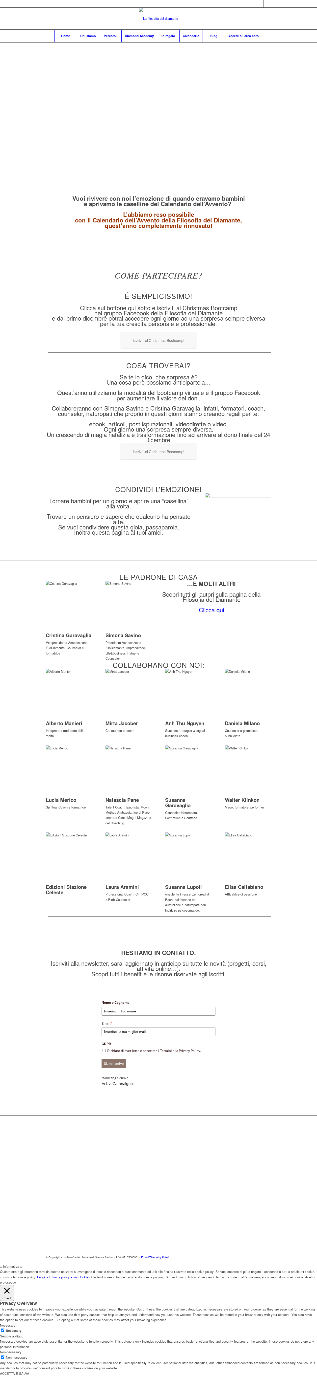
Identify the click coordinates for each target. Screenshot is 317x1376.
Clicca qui (211, 609)
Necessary (14, 1331)
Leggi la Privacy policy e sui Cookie (62, 1277)
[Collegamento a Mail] (267, 3)
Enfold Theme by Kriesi (155, 1257)
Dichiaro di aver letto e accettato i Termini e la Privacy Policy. (154, 1050)
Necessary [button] (7, 1325)
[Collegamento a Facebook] (260, 3)
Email (107, 1023)
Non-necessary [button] (11, 1352)
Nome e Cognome (116, 1002)
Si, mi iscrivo (114, 1063)
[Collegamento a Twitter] (252, 3)
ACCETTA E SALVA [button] (14, 1373)
